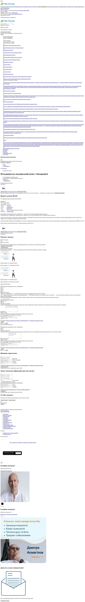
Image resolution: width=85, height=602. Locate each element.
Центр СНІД (19, 146)
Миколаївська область (8, 62)
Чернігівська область (26, 79)
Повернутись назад (5, 600)
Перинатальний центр (21, 124)
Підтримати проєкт (27, 6)
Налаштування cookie (8, 428)
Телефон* (3, 318)
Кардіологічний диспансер (9, 108)
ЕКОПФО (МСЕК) (7, 422)
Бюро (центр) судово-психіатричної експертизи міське (33, 87)
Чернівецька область (16, 79)
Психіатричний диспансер (55, 125)
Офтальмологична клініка (69, 120)
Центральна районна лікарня (29, 146)
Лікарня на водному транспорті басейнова (36, 111)
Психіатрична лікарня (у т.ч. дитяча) (40, 125)
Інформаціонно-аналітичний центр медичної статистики (29, 106)
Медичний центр (61, 114)
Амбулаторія (17, 82)
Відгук (2, 404)
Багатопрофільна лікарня (9, 86)
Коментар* (3, 311)
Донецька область (19, 47)
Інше (43, 106)
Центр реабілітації (39, 144)
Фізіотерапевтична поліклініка (25, 137)
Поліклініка (29, 124)
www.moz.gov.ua (10, 14)
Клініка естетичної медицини (36, 108)
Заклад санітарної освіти (31, 104)
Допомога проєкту (7, 420)
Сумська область (7, 71)
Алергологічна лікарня (8, 82)
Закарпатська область (8, 52)
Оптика (45, 120)
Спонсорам (5, 419)
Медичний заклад (52, 114)
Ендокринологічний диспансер (23, 99)
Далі (7, 323)
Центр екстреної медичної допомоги (47, 142)
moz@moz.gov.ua (18, 14)
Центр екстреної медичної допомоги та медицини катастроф (69, 142)
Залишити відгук (4, 247)
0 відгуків (4, 168)
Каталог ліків (6, 8)
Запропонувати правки (21, 191)
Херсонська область (17, 76)
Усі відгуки (34, 6)
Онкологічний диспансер (27, 120)
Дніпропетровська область (9, 47)
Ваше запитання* (4, 338)
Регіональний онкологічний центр (27, 129)
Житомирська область (8, 50)
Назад (2, 321)
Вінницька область (7, 45)
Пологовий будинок (45, 124)
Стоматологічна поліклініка (54, 131)
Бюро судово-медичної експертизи (54, 87)
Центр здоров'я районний (65, 143)
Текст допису (16, 380)
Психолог (20, 6)
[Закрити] (2, 160)
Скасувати (3, 162)
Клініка (28, 108)
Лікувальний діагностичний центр (16, 112)
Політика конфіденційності (9, 426)
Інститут (5, 106)
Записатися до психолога (6, 470)
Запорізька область (17, 52)
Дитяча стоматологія (20, 97)
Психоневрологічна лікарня (9, 126)
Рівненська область (7, 69)
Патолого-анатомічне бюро (9, 124)
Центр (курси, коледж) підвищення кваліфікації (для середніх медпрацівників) (21, 142)
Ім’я (14, 384)
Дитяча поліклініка (75, 95)
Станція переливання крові (30, 131)
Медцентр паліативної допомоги (72, 114)
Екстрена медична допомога (9, 99)
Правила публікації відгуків (36, 320)
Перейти (3, 201)
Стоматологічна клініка (42, 131)
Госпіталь (5, 93)
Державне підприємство (8, 95)
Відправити (3, 390)
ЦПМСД (38, 146)
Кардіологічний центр (21, 108)
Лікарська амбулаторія (64, 111)
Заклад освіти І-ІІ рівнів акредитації (18, 104)
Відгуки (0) (3, 245)
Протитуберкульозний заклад (15, 125)
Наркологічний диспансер (31, 118)
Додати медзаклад (5, 6)
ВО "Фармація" (11, 91)
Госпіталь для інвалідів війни (14, 93)
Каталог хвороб (50, 6)
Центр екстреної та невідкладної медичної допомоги (15, 143)
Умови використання (11, 320)
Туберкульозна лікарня (8, 135)
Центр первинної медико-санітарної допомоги (24, 144)
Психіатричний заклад (66, 125)
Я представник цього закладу (8, 381)
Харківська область (7, 76)
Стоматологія (18, 132)
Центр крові (73, 143)
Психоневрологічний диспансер (23, 126)
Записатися (14, 514)
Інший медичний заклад (64, 106)
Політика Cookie (7, 427)
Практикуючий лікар (69, 124)
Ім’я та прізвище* (4, 315)
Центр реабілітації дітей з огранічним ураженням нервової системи (58, 144)
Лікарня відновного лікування (20, 111)
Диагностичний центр (34, 95)
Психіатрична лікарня (27, 125)
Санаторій (11, 131)
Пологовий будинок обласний (57, 124)
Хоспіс (4, 140)
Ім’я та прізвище (16, 360)
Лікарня (11, 111)
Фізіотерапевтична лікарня (12, 137)
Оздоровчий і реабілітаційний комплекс (12, 120)
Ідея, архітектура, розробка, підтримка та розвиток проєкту (22, 442)
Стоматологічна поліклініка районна (69, 131)
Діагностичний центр (30, 97)
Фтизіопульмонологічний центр (39, 137)
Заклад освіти (6, 104)
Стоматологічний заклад (9, 132)
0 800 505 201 (15, 12)
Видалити (8, 162)
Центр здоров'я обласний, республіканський (48, 143)
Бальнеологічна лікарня (51, 86)
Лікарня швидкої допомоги (52, 111)
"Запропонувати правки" (59, 193)
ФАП (4, 137)
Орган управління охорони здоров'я (55, 120)
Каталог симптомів (59, 6)
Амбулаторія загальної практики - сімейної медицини (32, 82)
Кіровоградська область (16, 57)
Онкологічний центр (38, 120)
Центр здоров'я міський (32, 143)
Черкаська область (7, 79)
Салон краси (6, 131)
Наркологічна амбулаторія (9, 118)
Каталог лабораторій (75, 6)
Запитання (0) (9, 245)
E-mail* (2, 316)
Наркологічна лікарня (20, 118)
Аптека (8, 83)
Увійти (2, 34)
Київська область (7, 57)
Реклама (16, 6)
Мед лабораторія (7, 114)
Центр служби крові (11, 146)
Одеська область (7, 64)
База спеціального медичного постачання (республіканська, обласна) (30, 86)
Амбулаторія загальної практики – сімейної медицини (56, 82)
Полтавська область (7, 67)
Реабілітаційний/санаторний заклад (11, 129)
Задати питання (12, 400)
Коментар (15, 358)
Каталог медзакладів (42, 6)
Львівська (9, 205)
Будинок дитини (61, 86)
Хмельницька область (26, 76)
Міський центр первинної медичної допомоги (17, 116)
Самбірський (9, 207)
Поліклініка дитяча (36, 124)
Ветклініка (5, 91)
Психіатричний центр (76, 125)
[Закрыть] (1, 401)
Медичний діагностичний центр (40, 114)
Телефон (15, 362)
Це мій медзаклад (12, 191)
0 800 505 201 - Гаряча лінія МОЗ (10, 433)
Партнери (5, 417)
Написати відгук (4, 191)
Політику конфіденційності (22, 320)
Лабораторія (6, 111)
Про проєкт (11, 6)
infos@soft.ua (26, 10)
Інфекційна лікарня (11, 106)
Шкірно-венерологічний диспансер (11, 148)
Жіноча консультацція (8, 101)
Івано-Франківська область (9, 55)
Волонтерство (6, 416)
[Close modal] (1, 285)
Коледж (45, 108)
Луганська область (7, 59)
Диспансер (41, 95)
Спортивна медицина (19, 131)
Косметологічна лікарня (52, 108)
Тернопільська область (8, 74)
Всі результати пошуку (5, 32)
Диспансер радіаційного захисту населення (54, 95)
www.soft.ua (20, 10)
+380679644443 (6, 180)
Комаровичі (9, 208)
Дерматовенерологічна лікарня (21, 95)
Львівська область (16, 59)
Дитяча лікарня (67, 95)
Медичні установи (7, 415)
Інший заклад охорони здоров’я (52, 106)
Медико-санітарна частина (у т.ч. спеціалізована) (22, 114)
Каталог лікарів (67, 6)
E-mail (14, 361)
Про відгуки (6, 423)
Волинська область (16, 45)
